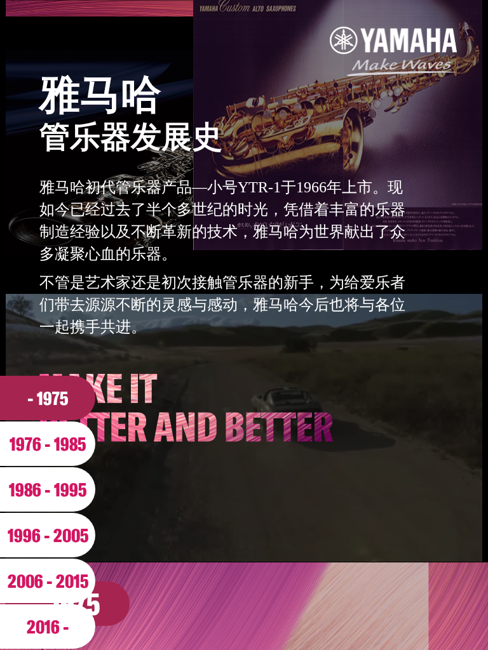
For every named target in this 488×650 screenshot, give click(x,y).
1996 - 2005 (48, 535)
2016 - (48, 626)
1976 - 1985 (48, 444)
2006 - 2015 (48, 581)
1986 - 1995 (47, 489)
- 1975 (47, 398)
